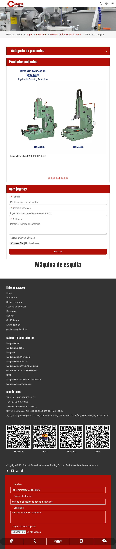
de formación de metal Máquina (21, 370)
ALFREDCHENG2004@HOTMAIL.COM (44, 411)
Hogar (9, 293)
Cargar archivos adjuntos (23, 238)
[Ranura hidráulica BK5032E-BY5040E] (58, 110)
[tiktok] (22, 470)
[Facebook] (7, 470)
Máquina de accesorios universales (23, 379)
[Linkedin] (12, 470)
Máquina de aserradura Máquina (22, 366)
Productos (11, 297)
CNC (8, 375)
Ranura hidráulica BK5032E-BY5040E (28, 156)
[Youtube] (17, 470)
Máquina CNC (13, 343)
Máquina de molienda (16, 361)
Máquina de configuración (19, 384)
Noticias (10, 315)
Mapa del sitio (13, 324)
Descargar (11, 311)
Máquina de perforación (18, 357)
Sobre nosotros (14, 302)
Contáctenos (12, 320)
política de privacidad (16, 329)
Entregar (58, 251)
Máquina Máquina (15, 348)
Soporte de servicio (16, 306)
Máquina (10, 352)
